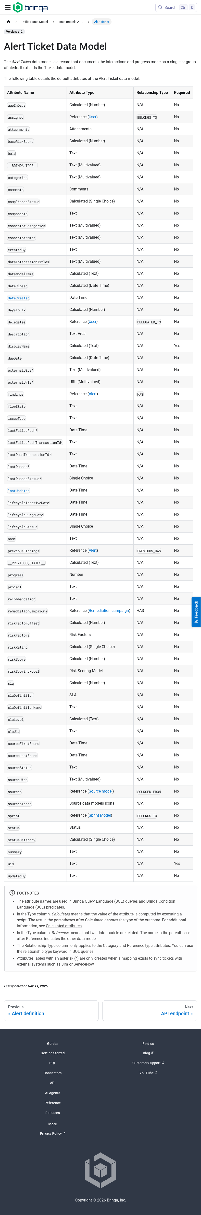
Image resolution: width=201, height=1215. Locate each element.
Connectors (53, 1073)
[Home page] (8, 21)
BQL (52, 1063)
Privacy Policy (51, 1133)
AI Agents (52, 1093)
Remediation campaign (109, 610)
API (52, 1083)
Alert (93, 393)
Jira (65, 964)
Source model (101, 791)
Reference (53, 1103)
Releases (52, 1113)
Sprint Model (100, 815)
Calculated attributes (64, 926)
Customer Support (146, 1063)
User (92, 117)
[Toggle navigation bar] (7, 7)
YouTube (146, 1073)
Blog (146, 1053)
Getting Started (53, 1053)
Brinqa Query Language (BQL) (98, 901)
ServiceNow (84, 964)
